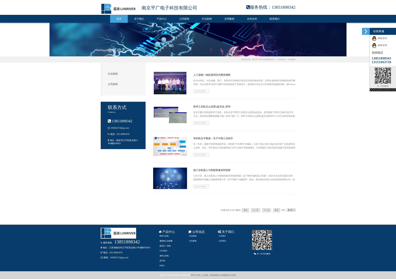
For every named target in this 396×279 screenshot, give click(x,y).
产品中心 (162, 18)
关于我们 (139, 18)
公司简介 (222, 236)
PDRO (162, 266)
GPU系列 (163, 251)
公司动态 (281, 59)
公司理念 (222, 241)
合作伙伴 (252, 18)
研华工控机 (164, 236)
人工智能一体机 (207, 275)
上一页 (255, 210)
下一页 (266, 210)
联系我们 (275, 18)
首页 (118, 18)
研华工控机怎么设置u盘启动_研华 (211, 106)
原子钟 (162, 261)
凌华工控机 (164, 256)
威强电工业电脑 (165, 241)
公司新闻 (184, 18)
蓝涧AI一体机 (165, 246)
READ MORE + (201, 91)
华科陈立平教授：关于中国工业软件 (213, 138)
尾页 (276, 210)
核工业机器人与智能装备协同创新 (211, 170)
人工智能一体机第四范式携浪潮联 (211, 75)
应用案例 (229, 18)
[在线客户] (366, 31)
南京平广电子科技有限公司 (263, 59)
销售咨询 (382, 38)
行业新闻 (207, 18)
